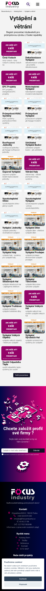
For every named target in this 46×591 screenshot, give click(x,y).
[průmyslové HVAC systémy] (11, 105)
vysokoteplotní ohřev (10, 200)
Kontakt (24, 546)
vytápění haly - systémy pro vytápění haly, (11, 256)
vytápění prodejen (34, 252)
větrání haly (31, 172)
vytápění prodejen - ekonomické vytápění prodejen (33, 257)
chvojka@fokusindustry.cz (24, 519)
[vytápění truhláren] (11, 297)
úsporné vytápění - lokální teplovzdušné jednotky (10, 177)
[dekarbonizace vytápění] (34, 49)
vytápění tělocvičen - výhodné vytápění (33, 285)
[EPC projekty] (11, 78)
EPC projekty (9, 87)
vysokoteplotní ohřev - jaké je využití (11, 205)
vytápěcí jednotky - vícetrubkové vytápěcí (11, 232)
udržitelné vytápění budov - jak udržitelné (33, 149)
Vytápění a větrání (29, 11)
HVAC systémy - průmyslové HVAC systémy (9, 121)
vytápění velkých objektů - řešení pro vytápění (12, 341)
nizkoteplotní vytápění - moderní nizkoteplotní (34, 93)
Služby (24, 540)
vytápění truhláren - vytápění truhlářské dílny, (11, 310)
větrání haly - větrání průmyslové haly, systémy (33, 177)
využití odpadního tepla (11, 363)
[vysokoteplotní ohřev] (11, 190)
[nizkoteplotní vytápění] (34, 78)
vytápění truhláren (12, 306)
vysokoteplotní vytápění (33, 200)
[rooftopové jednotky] (11, 134)
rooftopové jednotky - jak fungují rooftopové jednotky (11, 150)
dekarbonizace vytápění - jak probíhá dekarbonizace (34, 65)
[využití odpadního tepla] (11, 353)
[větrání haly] (34, 163)
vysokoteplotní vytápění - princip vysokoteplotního (34, 206)
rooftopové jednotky (8, 144)
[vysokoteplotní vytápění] (34, 190)
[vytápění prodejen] (34, 243)
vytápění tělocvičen (31, 280)
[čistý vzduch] (11, 49)
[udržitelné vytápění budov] (34, 134)
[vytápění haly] (11, 243)
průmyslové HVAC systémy (11, 114)
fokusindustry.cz (6, 11)
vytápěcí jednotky (11, 228)
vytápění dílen (32, 228)
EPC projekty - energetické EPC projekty (8, 91)
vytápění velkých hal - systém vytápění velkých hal (35, 313)
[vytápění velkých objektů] (11, 326)
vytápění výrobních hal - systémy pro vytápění (34, 341)
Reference (24, 543)
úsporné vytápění (11, 172)
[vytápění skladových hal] (11, 270)
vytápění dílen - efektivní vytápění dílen (34, 232)
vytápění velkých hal (34, 307)
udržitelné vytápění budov (33, 144)
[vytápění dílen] (34, 219)
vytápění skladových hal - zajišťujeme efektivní (11, 285)
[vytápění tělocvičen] (34, 270)
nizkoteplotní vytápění (32, 88)
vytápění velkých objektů (11, 336)
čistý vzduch (9, 58)
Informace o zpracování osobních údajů (23, 527)
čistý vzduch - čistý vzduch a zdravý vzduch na (11, 62)
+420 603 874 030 (24, 516)
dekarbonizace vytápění (33, 59)
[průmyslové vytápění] (34, 105)
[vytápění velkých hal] (34, 297)
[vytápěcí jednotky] (11, 219)
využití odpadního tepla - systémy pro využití (11, 368)
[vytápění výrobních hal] (34, 326)
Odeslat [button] (36, 450)
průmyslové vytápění (31, 114)
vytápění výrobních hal (32, 336)
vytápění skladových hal (10, 280)
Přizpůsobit (23, 584)
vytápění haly (9, 252)
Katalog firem (18, 11)
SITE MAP (24, 549)
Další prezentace (21, 375)
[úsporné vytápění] (11, 163)
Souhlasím (23, 579)
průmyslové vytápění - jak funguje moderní (34, 120)
